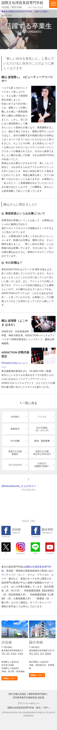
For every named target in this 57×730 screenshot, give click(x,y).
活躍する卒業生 (41, 11)
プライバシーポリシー (28, 703)
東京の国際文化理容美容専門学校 (17, 11)
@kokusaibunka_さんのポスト (18, 486)
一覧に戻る (29, 403)
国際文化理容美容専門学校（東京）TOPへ (28, 707)
